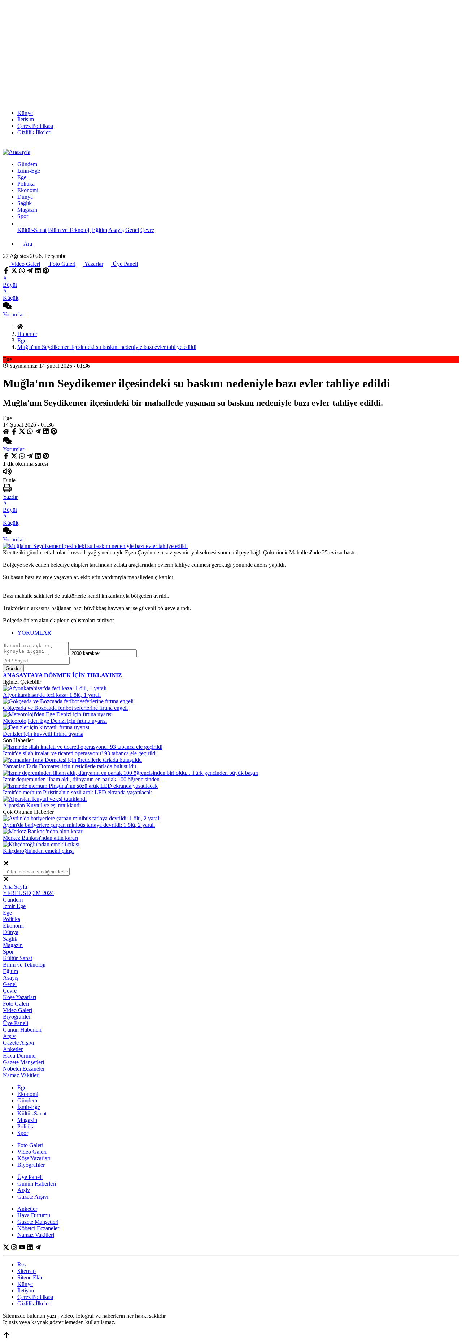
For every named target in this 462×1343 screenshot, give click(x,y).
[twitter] (14, 272)
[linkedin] (38, 272)
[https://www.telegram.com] (35, 145)
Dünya (25, 197)
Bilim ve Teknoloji (69, 230)
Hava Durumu (19, 1056)
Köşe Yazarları (19, 997)
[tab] (238, 633)
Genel (132, 230)
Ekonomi (27, 190)
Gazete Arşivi (18, 1043)
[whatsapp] (22, 272)
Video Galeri (24, 264)
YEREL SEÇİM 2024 (28, 893)
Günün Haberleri (22, 1030)
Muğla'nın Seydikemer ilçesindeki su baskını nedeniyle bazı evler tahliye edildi (106, 347)
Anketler (13, 1049)
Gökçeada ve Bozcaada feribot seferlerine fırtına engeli (65, 708)
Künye (25, 113)
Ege (21, 177)
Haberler (27, 334)
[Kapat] (6, 864)
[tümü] (20, 223)
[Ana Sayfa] (20, 327)
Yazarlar (93, 264)
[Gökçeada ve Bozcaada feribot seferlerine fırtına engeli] (68, 701)
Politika (26, 184)
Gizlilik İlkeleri (34, 132)
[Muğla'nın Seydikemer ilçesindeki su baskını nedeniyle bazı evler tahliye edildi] (95, 546)
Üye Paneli (124, 264)
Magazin (27, 210)
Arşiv (9, 1036)
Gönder (13, 668)
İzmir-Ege (28, 171)
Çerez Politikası (35, 126)
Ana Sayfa (15, 887)
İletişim (25, 119)
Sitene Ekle (30, 1277)
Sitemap (26, 1271)
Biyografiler (16, 1017)
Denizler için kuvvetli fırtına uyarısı (43, 734)
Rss (21, 1264)
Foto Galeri (61, 264)
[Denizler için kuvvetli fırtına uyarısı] (46, 727)
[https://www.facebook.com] (21, 145)
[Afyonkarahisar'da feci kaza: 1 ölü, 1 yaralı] (54, 688)
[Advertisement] (231, 53)
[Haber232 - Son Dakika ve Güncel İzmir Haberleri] (16, 152)
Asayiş (116, 230)
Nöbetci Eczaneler (24, 1069)
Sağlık (24, 203)
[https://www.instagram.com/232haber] (13, 145)
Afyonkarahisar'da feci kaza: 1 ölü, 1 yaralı (52, 695)
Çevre (147, 230)
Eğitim (99, 230)
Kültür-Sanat (32, 230)
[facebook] (7, 272)
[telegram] (30, 272)
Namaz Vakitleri (21, 1075)
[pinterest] (46, 272)
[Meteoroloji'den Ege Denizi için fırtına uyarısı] (58, 714)
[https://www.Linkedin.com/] (28, 145)
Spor (22, 216)
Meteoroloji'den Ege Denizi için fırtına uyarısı (55, 721)
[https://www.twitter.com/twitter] (6, 145)
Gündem (27, 164)
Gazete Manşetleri (23, 1062)
